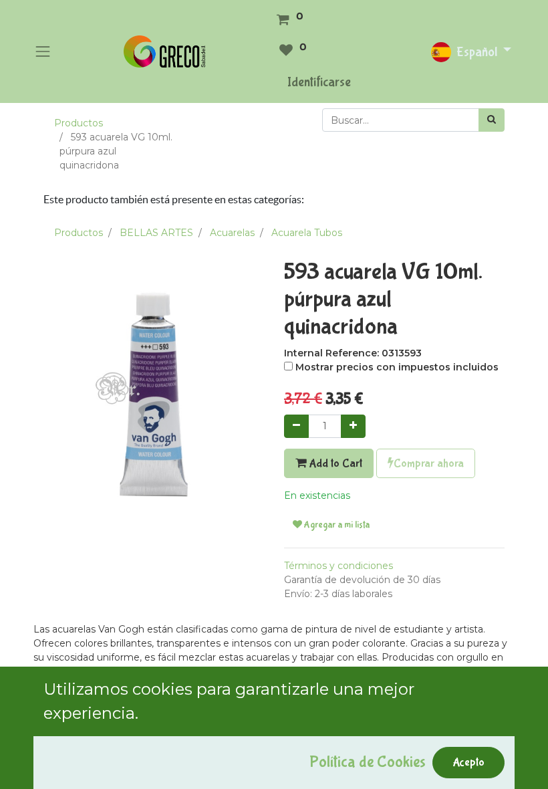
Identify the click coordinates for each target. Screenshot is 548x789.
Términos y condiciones (338, 566)
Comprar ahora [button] (429, 463)
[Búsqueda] (491, 120)
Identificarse (319, 82)
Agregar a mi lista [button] (336, 525)
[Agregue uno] (353, 426)
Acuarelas (232, 233)
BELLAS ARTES (156, 233)
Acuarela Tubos (306, 233)
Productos (78, 123)
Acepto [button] (468, 762)
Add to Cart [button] (334, 463)
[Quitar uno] (296, 426)
